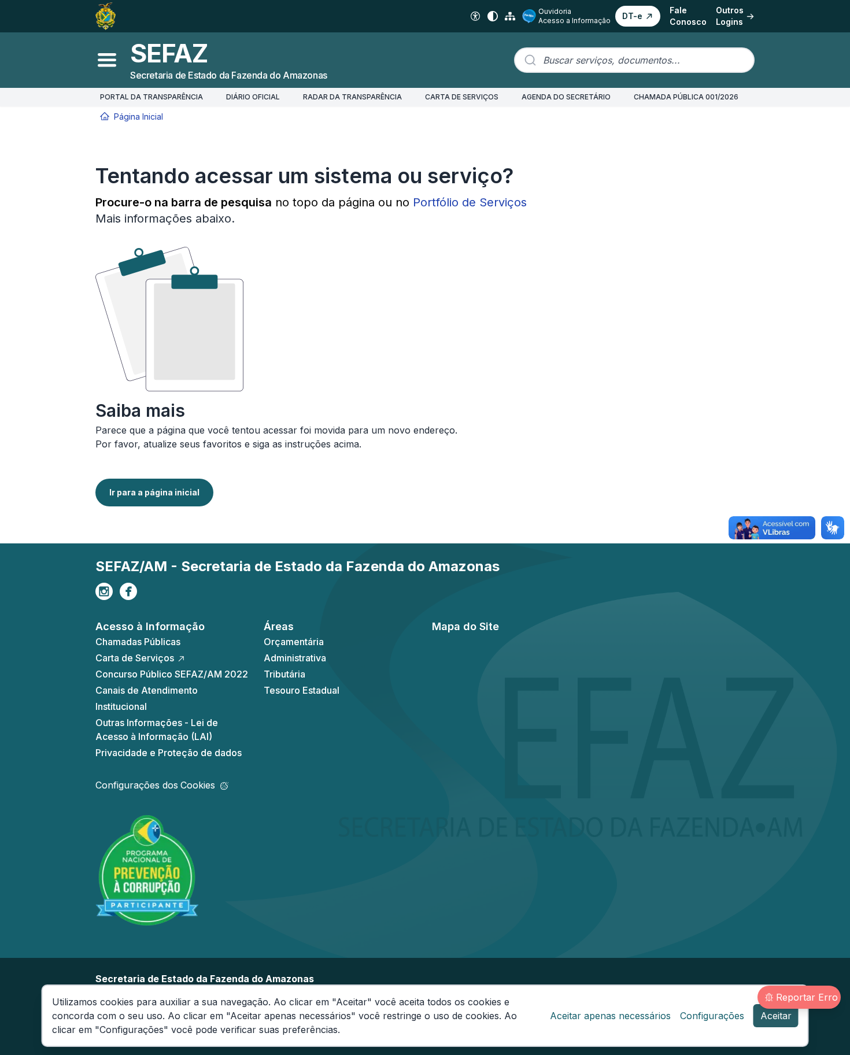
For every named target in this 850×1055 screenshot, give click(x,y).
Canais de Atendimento (146, 690)
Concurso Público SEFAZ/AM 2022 (171, 674)
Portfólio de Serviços (470, 202)
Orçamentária (294, 641)
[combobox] (634, 60)
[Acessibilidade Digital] (475, 16)
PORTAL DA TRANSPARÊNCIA (151, 96)
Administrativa (295, 658)
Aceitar (776, 1015)
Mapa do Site (465, 626)
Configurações (712, 1015)
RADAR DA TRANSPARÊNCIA (352, 96)
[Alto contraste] (492, 16)
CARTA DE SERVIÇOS (461, 96)
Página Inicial (138, 116)
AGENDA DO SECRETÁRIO (566, 96)
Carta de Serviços (134, 658)
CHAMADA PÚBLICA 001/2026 (686, 96)
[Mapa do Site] (510, 16)
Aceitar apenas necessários (610, 1015)
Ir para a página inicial (154, 492)
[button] (637, 16)
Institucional (121, 706)
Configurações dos (155, 785)
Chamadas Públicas (137, 641)
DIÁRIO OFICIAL (253, 96)
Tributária (284, 674)
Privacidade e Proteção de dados (168, 752)
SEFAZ (169, 53)
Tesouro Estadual (301, 690)
